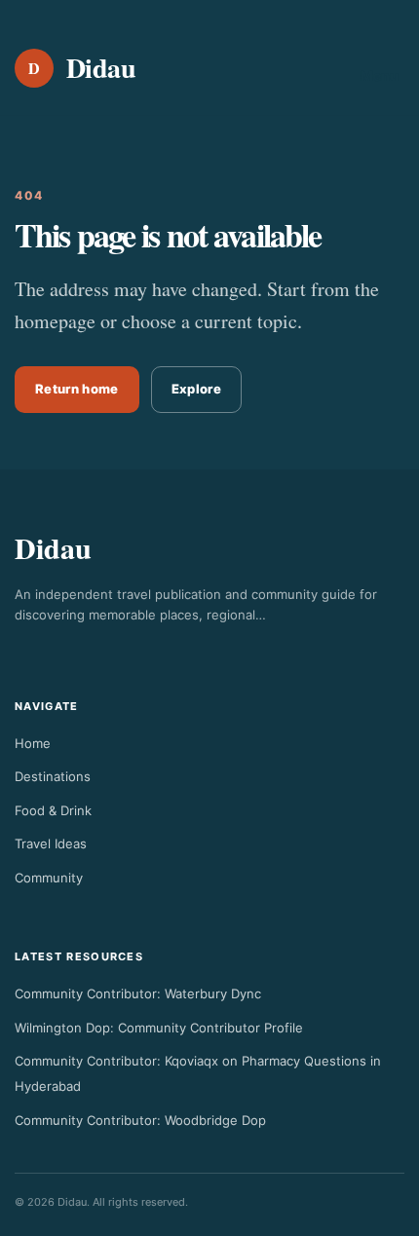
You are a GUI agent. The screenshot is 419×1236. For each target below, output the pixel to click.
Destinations (53, 776)
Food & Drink (53, 810)
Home (33, 743)
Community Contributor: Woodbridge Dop (140, 1120)
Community (49, 877)
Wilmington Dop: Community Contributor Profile (159, 1027)
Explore (196, 388)
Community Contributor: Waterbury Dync (138, 993)
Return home (77, 388)
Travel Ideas (51, 843)
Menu (380, 75)
